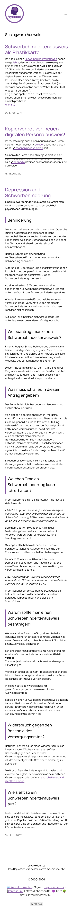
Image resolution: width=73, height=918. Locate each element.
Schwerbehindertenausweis (41, 58)
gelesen (39, 144)
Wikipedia (19, 162)
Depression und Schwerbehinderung (28, 192)
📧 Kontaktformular (19, 887)
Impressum (15, 891)
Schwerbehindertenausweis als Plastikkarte (36, 49)
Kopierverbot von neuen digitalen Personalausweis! (35, 131)
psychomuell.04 (53, 887)
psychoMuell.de (36, 865)
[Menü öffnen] (66, 14)
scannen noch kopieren (29, 148)
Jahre (16, 62)
